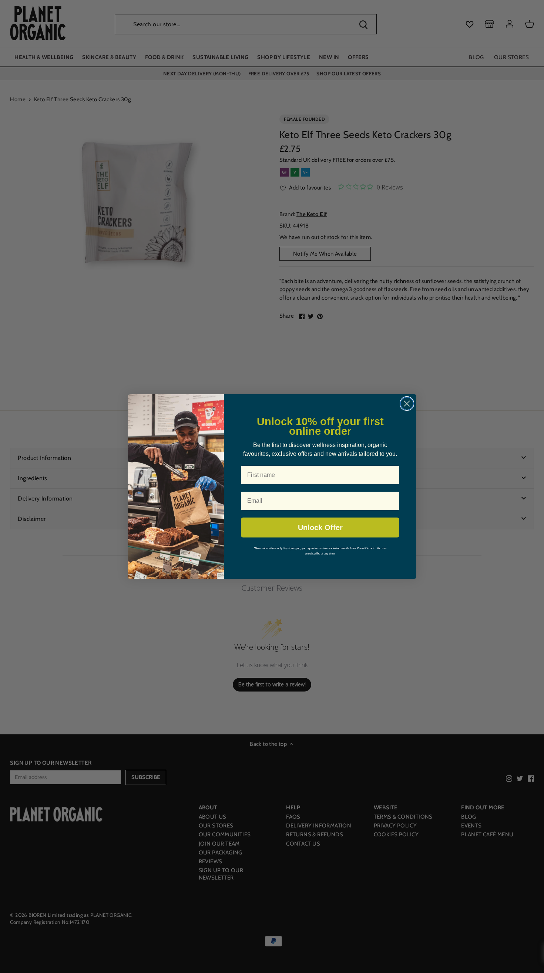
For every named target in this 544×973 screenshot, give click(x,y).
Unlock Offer (320, 527)
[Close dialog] (406, 403)
